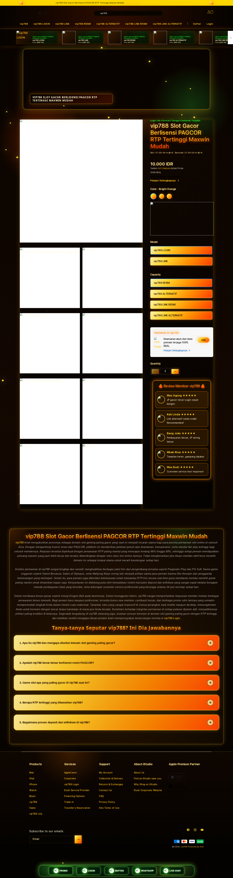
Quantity (155, 363)
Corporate (70, 778)
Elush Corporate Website (148, 790)
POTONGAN (164, 168)
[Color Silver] (169, 196)
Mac (31, 772)
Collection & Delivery (111, 778)
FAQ (101, 796)
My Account (106, 772)
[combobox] (128, 13)
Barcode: (179, 153)
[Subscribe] (78, 839)
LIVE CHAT (175, 870)
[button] (136, 24)
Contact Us (105, 790)
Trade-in (69, 802)
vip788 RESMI (162, 282)
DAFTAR (119, 870)
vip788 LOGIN (162, 250)
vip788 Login (172, 618)
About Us (139, 772)
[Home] (75, 26)
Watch (33, 790)
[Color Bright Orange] (153, 196)
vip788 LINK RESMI (136, 24)
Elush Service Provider (76, 790)
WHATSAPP (147, 870)
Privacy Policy (107, 802)
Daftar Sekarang (133, 3)
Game (32, 808)
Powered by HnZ (196, 847)
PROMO (64, 870)
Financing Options (74, 796)
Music (32, 796)
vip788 (20, 542)
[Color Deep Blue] (161, 196)
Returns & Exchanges (111, 784)
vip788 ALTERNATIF (165, 293)
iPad (31, 778)
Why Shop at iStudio (145, 784)
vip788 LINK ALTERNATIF (167, 24)
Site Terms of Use (109, 808)
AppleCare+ (70, 772)
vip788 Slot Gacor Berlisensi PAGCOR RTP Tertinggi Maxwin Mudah (98, 3)
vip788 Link (35, 814)
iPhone (33, 784)
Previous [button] (21, 2)
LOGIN (91, 870)
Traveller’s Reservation (77, 808)
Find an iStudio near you (147, 778)
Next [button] (211, 2)
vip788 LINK (161, 261)
